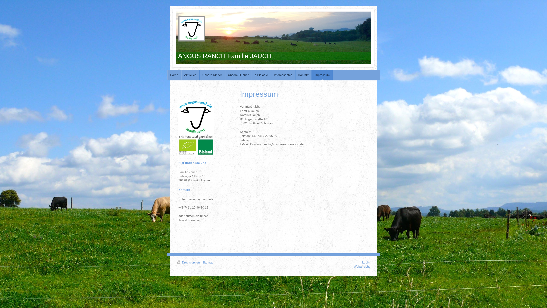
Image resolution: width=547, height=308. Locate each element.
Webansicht (362, 266)
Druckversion (191, 262)
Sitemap (207, 262)
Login (366, 262)
